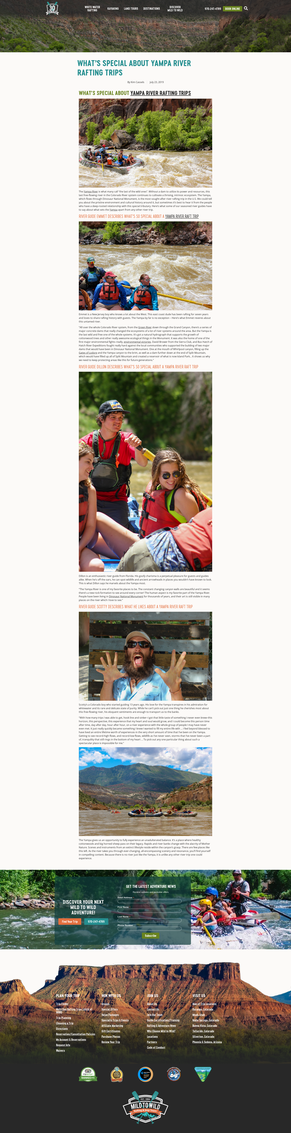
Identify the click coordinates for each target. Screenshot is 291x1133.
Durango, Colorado (202, 1009)
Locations (152, 1036)
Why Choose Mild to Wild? (161, 1031)
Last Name (124, 916)
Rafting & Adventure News (161, 1025)
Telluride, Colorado (203, 1031)
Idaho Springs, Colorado (205, 1020)
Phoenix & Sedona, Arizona (207, 1042)
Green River (145, 327)
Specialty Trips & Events (115, 1020)
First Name (124, 907)
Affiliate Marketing (112, 1025)
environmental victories (137, 342)
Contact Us (153, 1009)
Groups (105, 1003)
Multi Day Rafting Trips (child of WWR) (74, 1011)
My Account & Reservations (71, 1039)
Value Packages (110, 1014)
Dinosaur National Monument (126, 596)
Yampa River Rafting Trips (160, 93)
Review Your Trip (111, 1042)
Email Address (126, 897)
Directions (62, 1028)
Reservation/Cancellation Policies (75, 1034)
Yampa (113, 209)
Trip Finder (62, 1003)
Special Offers (110, 1009)
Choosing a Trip (64, 1023)
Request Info (63, 1045)
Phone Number (125, 925)
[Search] (246, 8)
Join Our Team (154, 1014)
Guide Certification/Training (163, 1020)
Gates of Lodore (88, 352)
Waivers (60, 1050)
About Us (152, 1003)
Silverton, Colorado (203, 1036)
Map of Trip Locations (204, 1003)
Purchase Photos (111, 1036)
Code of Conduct (156, 1047)
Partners (152, 1042)
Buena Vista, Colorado (204, 1025)
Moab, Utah (198, 1014)
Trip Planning (63, 1017)
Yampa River (91, 191)
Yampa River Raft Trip (182, 216)
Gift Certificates (111, 1031)
